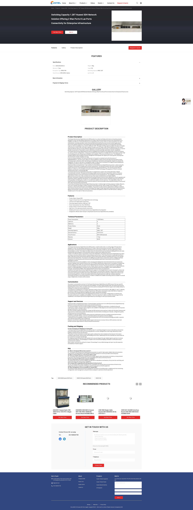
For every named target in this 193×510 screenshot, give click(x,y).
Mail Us (71, 32)
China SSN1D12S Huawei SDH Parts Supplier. (79, 507)
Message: (95, 431)
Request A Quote (135, 47)
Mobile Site (95, 504)
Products (58, 8)
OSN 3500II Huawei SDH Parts (65, 378)
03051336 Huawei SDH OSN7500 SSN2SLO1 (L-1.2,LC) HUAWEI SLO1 (60, 411)
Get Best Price (57, 32)
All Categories (99, 487)
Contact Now (98, 465)
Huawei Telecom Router (101, 481)
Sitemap (88, 504)
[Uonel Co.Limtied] (56, 2)
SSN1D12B (98, 378)
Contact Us (80, 487)
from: (94, 449)
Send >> (118, 497)
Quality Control (81, 484)
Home (52, 8)
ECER (121, 507)
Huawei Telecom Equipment (102, 478)
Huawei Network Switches (101, 484)
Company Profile (81, 478)
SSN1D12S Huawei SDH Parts (84, 378)
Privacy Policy (103, 504)
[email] (60, 439)
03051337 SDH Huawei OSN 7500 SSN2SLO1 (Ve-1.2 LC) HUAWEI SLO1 (107, 411)
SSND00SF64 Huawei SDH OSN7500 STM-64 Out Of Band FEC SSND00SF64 (129, 411)
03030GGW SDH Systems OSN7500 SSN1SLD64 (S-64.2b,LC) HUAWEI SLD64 (83, 411)
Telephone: (96, 457)
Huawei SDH (64, 8)
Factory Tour (81, 481)
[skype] (64, 439)
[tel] (68, 439)
